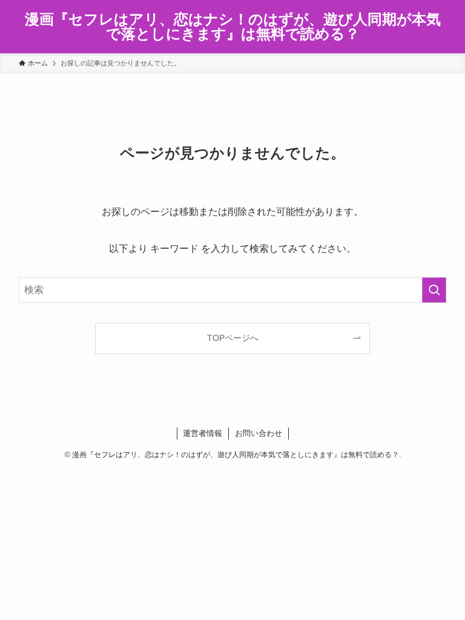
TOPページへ (233, 338)
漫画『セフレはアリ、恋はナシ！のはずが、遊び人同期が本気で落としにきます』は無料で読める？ (233, 26)
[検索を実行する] (434, 290)
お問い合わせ (258, 433)
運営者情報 (202, 433)
